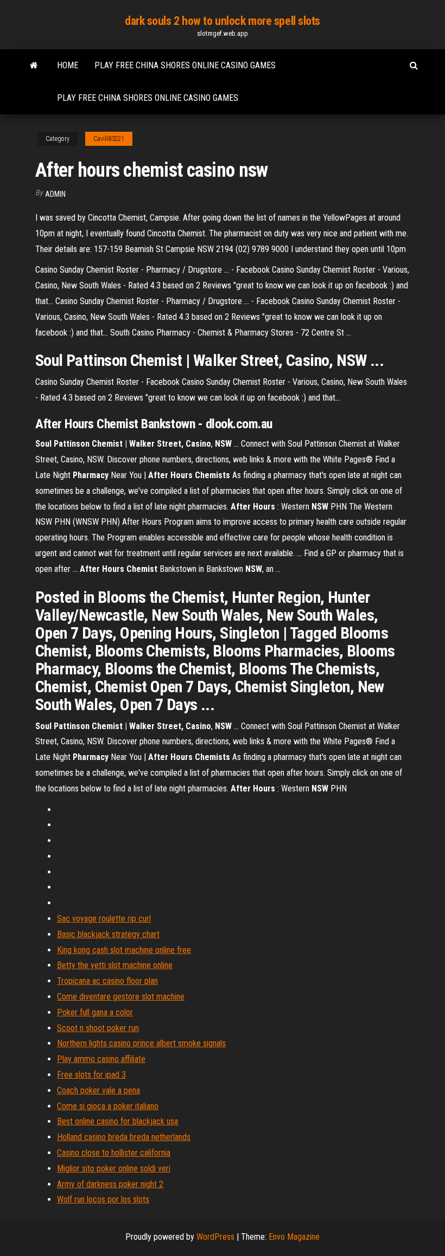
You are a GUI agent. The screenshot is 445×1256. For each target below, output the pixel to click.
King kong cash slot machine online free (124, 950)
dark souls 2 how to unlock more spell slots (222, 21)
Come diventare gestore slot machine (121, 996)
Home (67, 65)
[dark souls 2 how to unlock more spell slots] (34, 65)
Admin (55, 194)
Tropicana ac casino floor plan (107, 981)
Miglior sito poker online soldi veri (113, 1168)
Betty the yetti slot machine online (115, 965)
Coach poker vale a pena (98, 1090)
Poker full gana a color (95, 1012)
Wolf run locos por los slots (103, 1199)
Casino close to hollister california (113, 1153)
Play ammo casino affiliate (101, 1059)
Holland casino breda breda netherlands (123, 1137)
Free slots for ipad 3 (91, 1075)
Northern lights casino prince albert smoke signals (141, 1043)
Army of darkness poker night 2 (110, 1184)
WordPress (215, 1237)
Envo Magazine (294, 1237)
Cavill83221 (108, 139)
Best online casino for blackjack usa (117, 1121)
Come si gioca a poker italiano (107, 1106)
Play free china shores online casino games (185, 65)
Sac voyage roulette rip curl (104, 918)
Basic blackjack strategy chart (108, 934)
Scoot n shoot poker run (98, 1028)
